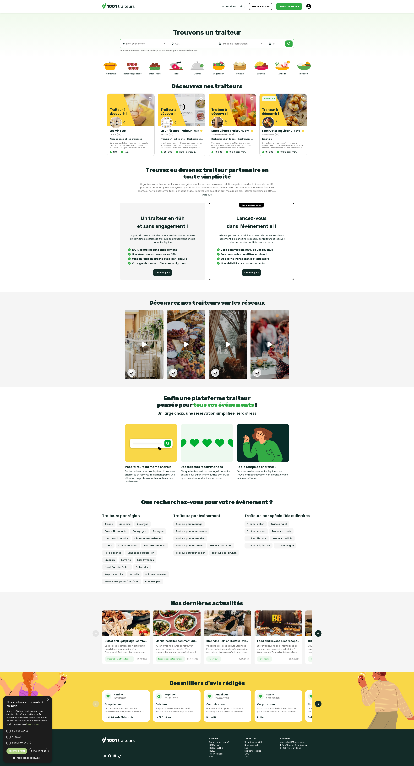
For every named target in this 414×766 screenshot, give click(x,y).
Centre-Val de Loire (116, 538)
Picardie (134, 574)
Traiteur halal (279, 524)
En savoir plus (162, 272)
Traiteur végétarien (258, 545)
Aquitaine (125, 524)
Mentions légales (253, 750)
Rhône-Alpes (153, 581)
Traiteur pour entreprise (190, 538)
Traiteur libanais (256, 538)
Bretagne (158, 531)
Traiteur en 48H (261, 6)
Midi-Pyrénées (145, 560)
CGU (247, 756)
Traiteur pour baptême (189, 545)
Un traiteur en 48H (253, 742)
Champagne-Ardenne (147, 538)
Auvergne (142, 524)
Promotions (229, 6)
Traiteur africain (281, 531)
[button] (27, 758)
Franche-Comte (127, 545)
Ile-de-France (113, 552)
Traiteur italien (255, 524)
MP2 (211, 756)
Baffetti (211, 717)
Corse (108, 545)
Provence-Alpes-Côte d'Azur (122, 581)
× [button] (48, 700)
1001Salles (214, 745)
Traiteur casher (256, 531)
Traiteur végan (285, 545)
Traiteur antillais (282, 538)
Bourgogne (139, 531)
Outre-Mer (142, 567)
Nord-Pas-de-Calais (117, 567)
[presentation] (96, 633)
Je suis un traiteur (289, 6)
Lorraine (126, 560)
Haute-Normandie (154, 545)
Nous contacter (252, 745)
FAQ (246, 748)
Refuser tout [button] (38, 751)
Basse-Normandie (115, 531)
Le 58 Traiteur (164, 717)
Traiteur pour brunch (224, 552)
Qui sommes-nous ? (219, 742)
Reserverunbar (216, 753)
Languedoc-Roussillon (141, 552)
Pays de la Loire (114, 574)
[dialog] (27, 729)
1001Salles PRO (216, 748)
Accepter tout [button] (17, 751)
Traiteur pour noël (220, 545)
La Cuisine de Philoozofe (119, 717)
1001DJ (212, 750)
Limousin (110, 560)
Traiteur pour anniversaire (191, 531)
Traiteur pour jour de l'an (190, 552)
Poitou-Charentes (156, 574)
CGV (247, 753)
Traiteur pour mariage (189, 524)
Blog (242, 6)
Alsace (109, 524)
